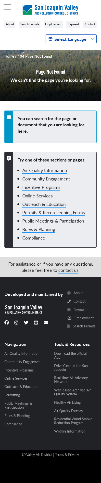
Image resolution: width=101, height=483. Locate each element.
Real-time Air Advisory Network (71, 380)
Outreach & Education (44, 204)
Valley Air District (39, 454)
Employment (53, 24)
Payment (73, 24)
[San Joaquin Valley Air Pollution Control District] (50, 9)
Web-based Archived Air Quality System (72, 392)
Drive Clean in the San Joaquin (71, 368)
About (10, 24)
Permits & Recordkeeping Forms (53, 212)
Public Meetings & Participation (53, 221)
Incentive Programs (41, 187)
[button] (7, 7)
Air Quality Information (44, 170)
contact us (68, 270)
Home (9, 56)
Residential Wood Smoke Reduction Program (73, 421)
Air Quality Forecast (69, 411)
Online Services (37, 196)
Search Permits (29, 24)
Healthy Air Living (67, 402)
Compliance (33, 238)
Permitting (12, 395)
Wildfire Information (69, 431)
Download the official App (70, 355)
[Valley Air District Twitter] (26, 322)
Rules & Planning (38, 229)
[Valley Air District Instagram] (16, 322)
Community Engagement (46, 179)
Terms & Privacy (67, 454)
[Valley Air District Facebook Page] (6, 322)
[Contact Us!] (46, 322)
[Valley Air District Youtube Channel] (36, 322)
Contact (90, 24)
